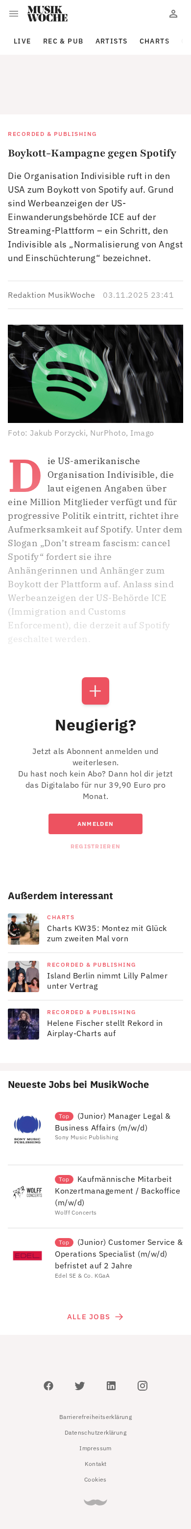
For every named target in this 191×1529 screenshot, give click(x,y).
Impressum (95, 1404)
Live (22, 41)
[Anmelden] (173, 13)
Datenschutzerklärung (95, 1388)
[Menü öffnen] (14, 13)
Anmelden (95, 779)
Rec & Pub (63, 41)
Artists (112, 41)
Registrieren (95, 802)
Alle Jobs (88, 1272)
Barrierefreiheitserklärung (95, 1372)
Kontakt (96, 1419)
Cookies (95, 1435)
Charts (155, 41)
